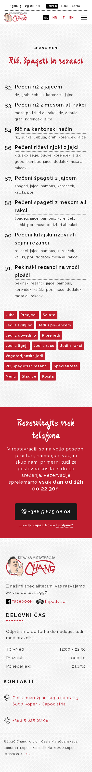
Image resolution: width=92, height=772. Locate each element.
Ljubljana (70, 6)
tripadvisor (55, 601)
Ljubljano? (64, 525)
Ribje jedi (51, 335)
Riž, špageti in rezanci (27, 366)
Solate (49, 315)
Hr (55, 17)
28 (28, 754)
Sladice (29, 376)
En (71, 17)
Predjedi (29, 315)
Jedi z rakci (71, 346)
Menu (11, 376)
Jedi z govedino (21, 335)
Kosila (48, 376)
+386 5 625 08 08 (25, 6)
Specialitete (66, 366)
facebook (22, 601)
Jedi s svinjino (19, 325)
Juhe (10, 315)
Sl (46, 17)
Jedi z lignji (17, 346)
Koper (52, 6)
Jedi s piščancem (54, 325)
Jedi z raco (44, 346)
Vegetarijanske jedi (24, 356)
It (63, 17)
